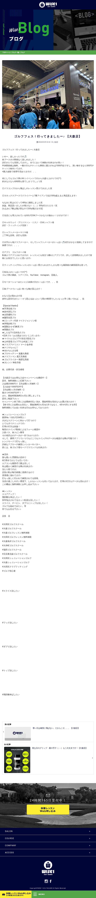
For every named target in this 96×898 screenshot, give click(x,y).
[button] (64, 894)
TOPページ (6, 52)
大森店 (56, 142)
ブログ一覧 (15, 52)
